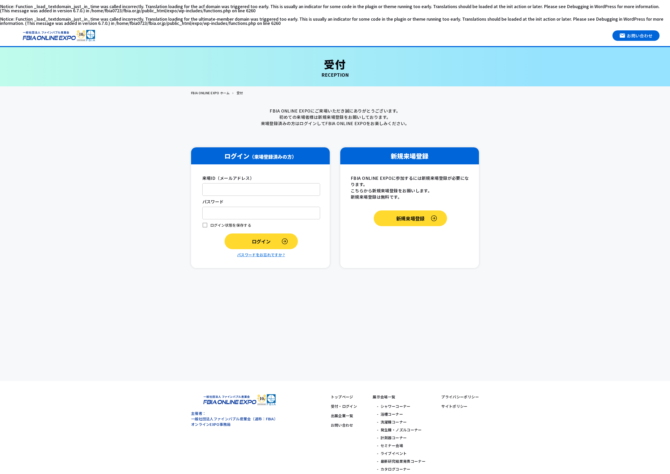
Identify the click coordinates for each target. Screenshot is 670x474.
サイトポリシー (454, 406)
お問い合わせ (639, 35)
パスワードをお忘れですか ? (261, 254)
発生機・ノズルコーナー (401, 429)
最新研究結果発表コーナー (403, 461)
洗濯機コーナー (394, 422)
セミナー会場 (392, 445)
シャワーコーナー (396, 406)
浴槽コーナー (392, 414)
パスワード (213, 201)
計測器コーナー (394, 437)
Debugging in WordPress (591, 6)
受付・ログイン (344, 406)
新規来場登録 (410, 218)
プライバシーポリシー (460, 396)
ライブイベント (394, 453)
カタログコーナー (396, 469)
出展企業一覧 (342, 415)
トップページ (342, 396)
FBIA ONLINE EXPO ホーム (210, 93)
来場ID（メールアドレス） (228, 178)
